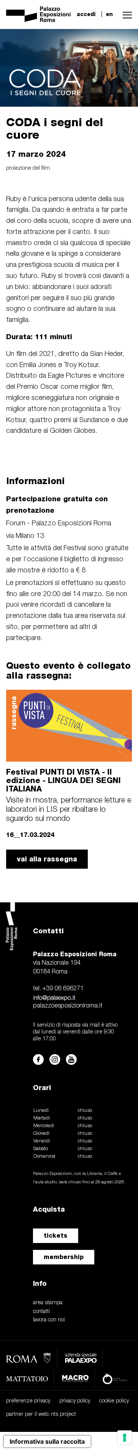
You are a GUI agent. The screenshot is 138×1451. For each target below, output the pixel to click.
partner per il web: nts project (41, 1414)
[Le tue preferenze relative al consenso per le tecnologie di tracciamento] (124, 1437)
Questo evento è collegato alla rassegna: (68, 670)
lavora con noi (49, 1320)
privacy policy (74, 1401)
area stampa (47, 1302)
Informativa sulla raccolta (47, 1441)
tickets (55, 1235)
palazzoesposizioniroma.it (67, 1006)
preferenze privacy (28, 1401)
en (109, 14)
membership (64, 1257)
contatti (41, 1311)
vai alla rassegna (47, 859)
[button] (125, 14)
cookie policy (114, 1401)
